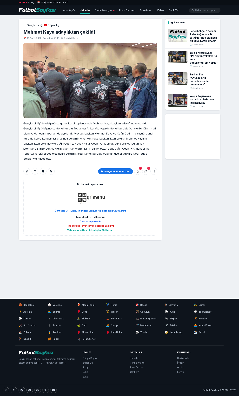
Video (160, 10)
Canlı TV (173, 10)
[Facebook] (6, 390)
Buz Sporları (28, 325)
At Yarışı (171, 304)
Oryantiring (173, 332)
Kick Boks (114, 332)
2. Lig (85, 372)
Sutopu (112, 325)
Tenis (111, 304)
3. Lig (85, 376)
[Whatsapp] (29, 390)
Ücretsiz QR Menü (90, 221)
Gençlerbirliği (35, 25)
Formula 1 (114, 318)
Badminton (143, 325)
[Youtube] (53, 390)
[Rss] (45, 390)
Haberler (85, 10)
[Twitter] (14, 390)
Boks (82, 311)
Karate (25, 318)
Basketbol (26, 304)
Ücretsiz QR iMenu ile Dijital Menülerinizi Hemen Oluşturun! (90, 210)
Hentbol (200, 318)
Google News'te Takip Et (117, 171)
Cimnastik (56, 318)
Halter (112, 311)
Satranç (54, 325)
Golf (81, 325)
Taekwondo (203, 311)
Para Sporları (86, 339)
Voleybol (55, 304)
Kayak (199, 332)
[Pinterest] (37, 390)
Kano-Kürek (203, 325)
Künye (180, 372)
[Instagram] (22, 390)
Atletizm (25, 311)
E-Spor (171, 318)
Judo (170, 311)
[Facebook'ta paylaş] (26, 171)
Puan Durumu (127, 10)
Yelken (25, 332)
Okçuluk (142, 311)
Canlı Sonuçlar (104, 10)
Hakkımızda (183, 358)
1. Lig (85, 367)
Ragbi (53, 339)
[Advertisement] (90, 266)
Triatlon (54, 332)
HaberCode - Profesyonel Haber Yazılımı (90, 225)
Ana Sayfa (69, 10)
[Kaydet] (153, 171)
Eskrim (171, 325)
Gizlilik (180, 367)
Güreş (199, 304)
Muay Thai (85, 332)
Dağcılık (25, 339)
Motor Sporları (146, 318)
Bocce (141, 304)
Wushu (141, 332)
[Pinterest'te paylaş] (51, 171)
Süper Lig (54, 25)
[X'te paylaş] (35, 171)
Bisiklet (83, 318)
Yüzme (54, 311)
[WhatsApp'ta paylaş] (43, 171)
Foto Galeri (146, 10)
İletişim (180, 362)
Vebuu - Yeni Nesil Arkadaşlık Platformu (90, 230)
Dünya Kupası (90, 358)
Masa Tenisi (86, 304)
